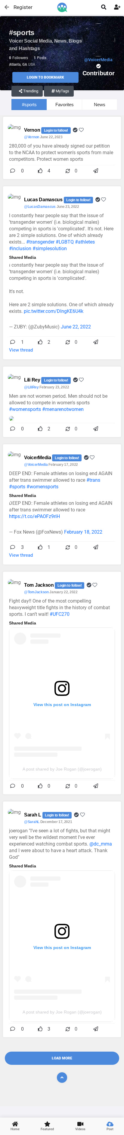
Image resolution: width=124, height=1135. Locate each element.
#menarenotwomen (63, 409)
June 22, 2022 (76, 327)
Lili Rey (32, 379)
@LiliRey (31, 387)
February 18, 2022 (83, 532)
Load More (62, 1058)
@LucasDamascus (40, 207)
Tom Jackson (39, 585)
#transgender (40, 242)
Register (20, 7)
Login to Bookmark (45, 77)
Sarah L (33, 814)
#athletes (85, 242)
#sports (29, 104)
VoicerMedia (38, 457)
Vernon (32, 130)
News (99, 104)
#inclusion (20, 248)
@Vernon (31, 137)
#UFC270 (60, 614)
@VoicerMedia (36, 465)
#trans (93, 480)
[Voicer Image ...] (11, 418)
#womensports (25, 409)
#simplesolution (50, 248)
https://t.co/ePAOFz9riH (34, 516)
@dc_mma (100, 844)
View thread (21, 350)
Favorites (64, 104)
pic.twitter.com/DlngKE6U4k (53, 311)
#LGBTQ (65, 242)
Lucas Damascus (44, 199)
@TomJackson (36, 592)
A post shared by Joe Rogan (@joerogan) (62, 769)
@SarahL (31, 822)
